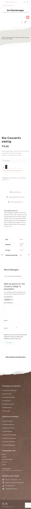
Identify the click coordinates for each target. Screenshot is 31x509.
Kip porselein (6, 411)
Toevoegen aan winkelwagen (12, 170)
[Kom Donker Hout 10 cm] (29, 254)
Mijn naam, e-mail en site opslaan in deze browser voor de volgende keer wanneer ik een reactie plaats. (15, 336)
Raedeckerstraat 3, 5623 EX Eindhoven (14, 482)
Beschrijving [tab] (16, 192)
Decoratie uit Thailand (9, 397)
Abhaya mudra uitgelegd (9, 435)
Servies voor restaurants (10, 390)
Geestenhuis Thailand (9, 441)
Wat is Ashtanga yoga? (9, 445)
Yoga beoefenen (7, 431)
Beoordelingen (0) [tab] (16, 202)
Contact (4, 464)
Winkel (8, 37)
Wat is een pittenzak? (9, 428)
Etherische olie (7, 394)
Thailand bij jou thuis (8, 424)
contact (7, 470)
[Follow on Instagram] (27, 2)
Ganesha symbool (8, 421)
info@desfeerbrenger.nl (10, 2)
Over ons (4, 462)
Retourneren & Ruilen (7, 459)
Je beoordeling (8, 303)
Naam (6, 320)
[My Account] (21, 22)
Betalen (4, 454)
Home (3, 37)
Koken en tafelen (15, 37)
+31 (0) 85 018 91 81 (9, 5)
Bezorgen (4, 457)
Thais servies (6, 400)
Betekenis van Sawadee (9, 438)
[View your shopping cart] (24, 22)
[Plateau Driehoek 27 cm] (2, 254)
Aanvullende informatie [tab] (16, 197)
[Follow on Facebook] (24, 2)
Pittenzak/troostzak (8, 404)
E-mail (6, 328)
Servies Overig (25, 37)
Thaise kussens (7, 407)
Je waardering (8, 297)
